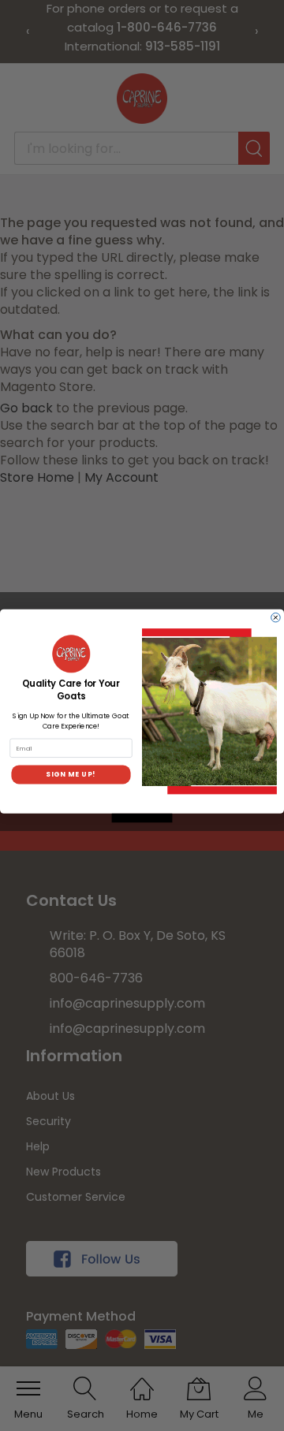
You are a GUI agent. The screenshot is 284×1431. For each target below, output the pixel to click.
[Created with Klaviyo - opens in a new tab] (142, 817)
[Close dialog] (276, 617)
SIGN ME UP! (70, 774)
